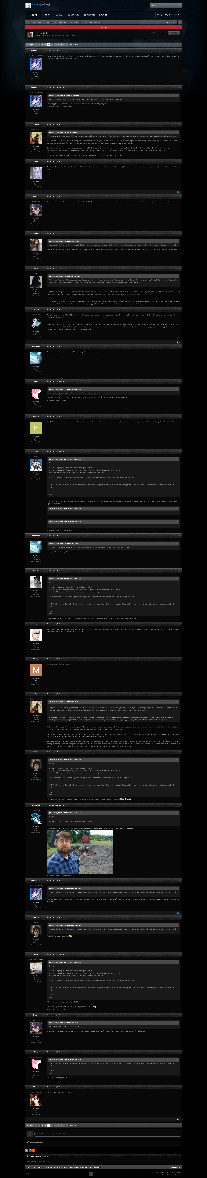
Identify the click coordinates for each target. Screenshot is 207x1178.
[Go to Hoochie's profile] (36, 428)
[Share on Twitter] (26, 1150)
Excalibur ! (36, 346)
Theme (27, 1174)
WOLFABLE (36, 805)
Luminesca (40, 35)
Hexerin (36, 196)
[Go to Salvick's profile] (36, 138)
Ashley (36, 309)
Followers (172, 33)
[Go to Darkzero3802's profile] (36, 64)
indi (36, 624)
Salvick (36, 124)
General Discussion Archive (65, 35)
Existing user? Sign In (164, 15)
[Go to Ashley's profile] (36, 323)
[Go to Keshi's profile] (36, 968)
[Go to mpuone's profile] (36, 582)
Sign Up (177, 15)
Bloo (36, 451)
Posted (53, 50)
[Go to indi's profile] (36, 635)
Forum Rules (90, 15)
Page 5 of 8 (73, 44)
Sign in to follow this (161, 33)
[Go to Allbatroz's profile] (36, 1100)
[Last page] (67, 44)
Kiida (72, 132)
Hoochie (36, 416)
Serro (36, 268)
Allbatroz (36, 1087)
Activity (47, 15)
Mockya (36, 659)
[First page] (27, 44)
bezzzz (73, 95)
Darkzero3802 (36, 51)
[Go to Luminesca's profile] (30, 34)
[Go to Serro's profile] (36, 282)
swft (36, 161)
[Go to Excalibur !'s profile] (36, 358)
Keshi (36, 954)
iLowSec (36, 752)
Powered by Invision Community (172, 1175)
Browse (34, 15)
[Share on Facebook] (30, 1150)
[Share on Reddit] (33, 1150)
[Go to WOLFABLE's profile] (36, 818)
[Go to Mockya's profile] (36, 670)
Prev (31, 44)
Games (60, 15)
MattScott (73, 459)
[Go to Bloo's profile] (36, 465)
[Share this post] (179, 50)
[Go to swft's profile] (36, 173)
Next (62, 44)
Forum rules (103, 27)
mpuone (36, 571)
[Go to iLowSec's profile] (36, 765)
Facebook (180, 22)
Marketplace (74, 15)
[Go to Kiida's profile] (36, 393)
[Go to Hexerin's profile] (36, 210)
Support (104, 15)
